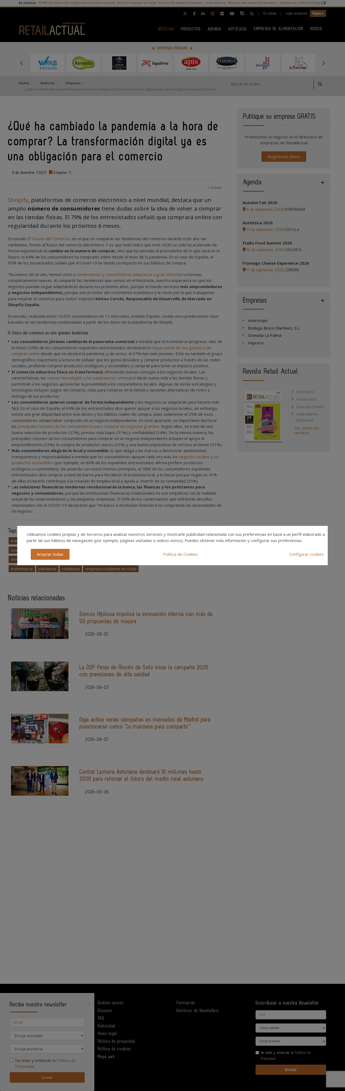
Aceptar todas (50, 554)
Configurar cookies (306, 554)
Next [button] (323, 63)
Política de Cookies (180, 554)
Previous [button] (21, 63)
